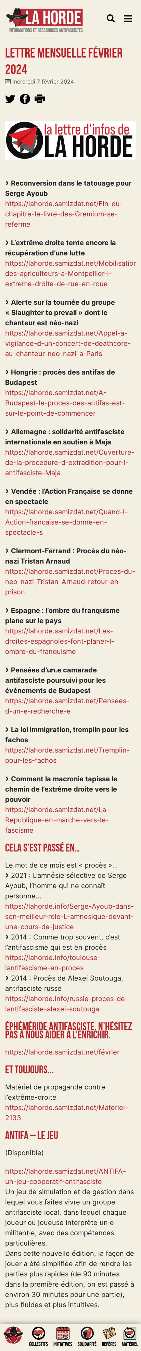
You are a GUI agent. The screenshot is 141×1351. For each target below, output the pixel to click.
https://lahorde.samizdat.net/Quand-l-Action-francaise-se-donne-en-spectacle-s (66, 522)
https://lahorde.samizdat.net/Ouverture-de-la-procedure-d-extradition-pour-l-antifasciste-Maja (69, 462)
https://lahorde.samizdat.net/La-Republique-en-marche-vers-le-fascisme (57, 820)
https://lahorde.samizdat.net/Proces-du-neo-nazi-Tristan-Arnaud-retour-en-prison (70, 581)
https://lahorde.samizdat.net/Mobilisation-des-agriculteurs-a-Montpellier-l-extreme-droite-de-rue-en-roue (73, 273)
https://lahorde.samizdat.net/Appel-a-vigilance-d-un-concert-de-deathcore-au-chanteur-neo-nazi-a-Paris (68, 343)
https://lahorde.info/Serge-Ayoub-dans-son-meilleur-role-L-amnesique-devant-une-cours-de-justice (69, 916)
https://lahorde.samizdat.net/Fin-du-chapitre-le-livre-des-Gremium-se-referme (64, 214)
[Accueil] (44, 16)
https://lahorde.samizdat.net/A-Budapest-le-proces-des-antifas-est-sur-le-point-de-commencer (65, 403)
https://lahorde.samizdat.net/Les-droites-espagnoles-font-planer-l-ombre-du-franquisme (59, 641)
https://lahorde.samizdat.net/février (62, 1052)
